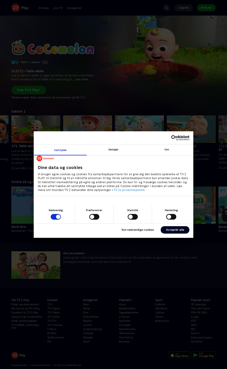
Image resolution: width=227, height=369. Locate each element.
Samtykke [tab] (60, 149)
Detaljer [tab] (114, 149)
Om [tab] (166, 149)
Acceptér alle (175, 229)
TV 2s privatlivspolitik (129, 190)
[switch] (94, 217)
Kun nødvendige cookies (138, 229)
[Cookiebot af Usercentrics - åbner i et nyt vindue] (173, 138)
